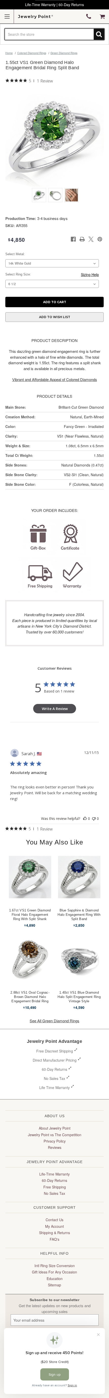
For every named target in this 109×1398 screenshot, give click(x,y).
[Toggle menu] (7, 16)
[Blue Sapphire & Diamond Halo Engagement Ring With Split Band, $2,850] (79, 877)
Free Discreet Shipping (54, 1051)
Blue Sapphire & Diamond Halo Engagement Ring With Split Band (79, 914)
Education (55, 1278)
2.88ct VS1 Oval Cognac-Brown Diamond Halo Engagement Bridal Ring (29, 997)
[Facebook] (73, 239)
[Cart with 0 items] (102, 16)
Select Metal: (15, 254)
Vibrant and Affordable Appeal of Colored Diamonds (54, 379)
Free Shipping (54, 1186)
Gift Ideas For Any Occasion (54, 1271)
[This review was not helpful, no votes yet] (94, 818)
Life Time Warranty (54, 1087)
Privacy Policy (55, 1141)
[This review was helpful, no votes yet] (85, 818)
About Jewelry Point (54, 1128)
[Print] (82, 239)
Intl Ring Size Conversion (54, 1265)
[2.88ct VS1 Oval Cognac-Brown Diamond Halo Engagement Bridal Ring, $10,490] (30, 959)
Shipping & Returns (54, 1232)
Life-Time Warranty (54, 1174)
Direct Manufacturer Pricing (55, 1060)
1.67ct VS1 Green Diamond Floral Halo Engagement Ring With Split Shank (30, 914)
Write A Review (55, 708)
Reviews (54, 1147)
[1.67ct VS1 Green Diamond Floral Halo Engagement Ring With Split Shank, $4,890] (30, 877)
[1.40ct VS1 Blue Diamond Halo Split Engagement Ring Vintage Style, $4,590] (79, 959)
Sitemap (54, 1284)
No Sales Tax (54, 1078)
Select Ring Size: (18, 274)
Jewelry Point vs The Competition (54, 1134)
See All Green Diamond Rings (54, 1020)
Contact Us (54, 1219)
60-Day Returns (54, 1069)
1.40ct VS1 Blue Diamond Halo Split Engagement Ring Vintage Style (79, 997)
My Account (54, 1226)
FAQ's (54, 1239)
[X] (91, 239)
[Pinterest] (99, 239)
